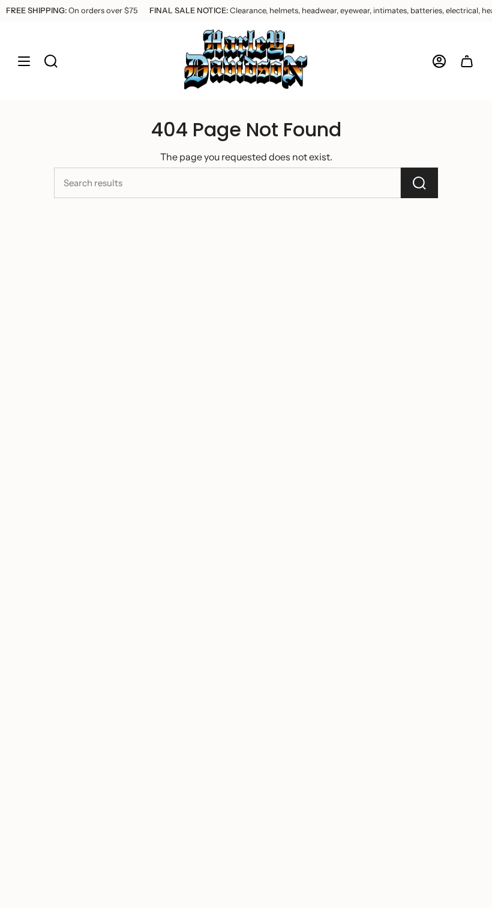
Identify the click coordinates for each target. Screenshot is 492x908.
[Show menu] (24, 61)
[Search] (419, 183)
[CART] (467, 61)
